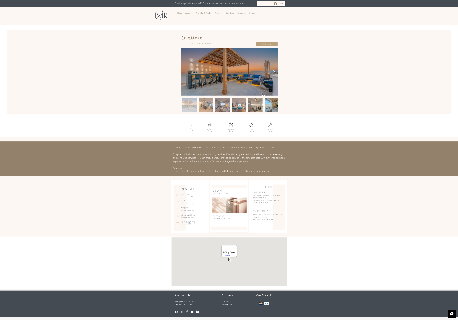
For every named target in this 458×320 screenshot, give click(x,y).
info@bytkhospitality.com (221, 3)
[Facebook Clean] (186, 311)
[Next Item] (273, 71)
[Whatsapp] (176, 311)
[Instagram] (181, 311)
